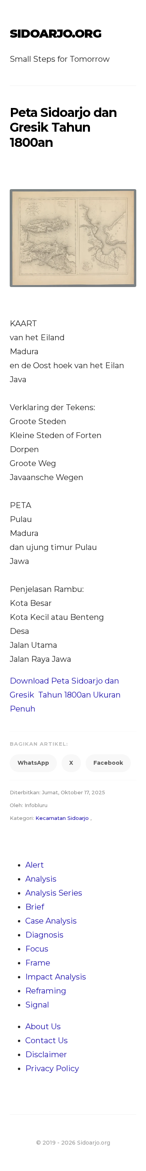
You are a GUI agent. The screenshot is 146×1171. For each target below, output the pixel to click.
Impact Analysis (55, 976)
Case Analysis (51, 921)
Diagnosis (44, 935)
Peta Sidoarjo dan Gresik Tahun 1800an (63, 127)
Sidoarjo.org (55, 33)
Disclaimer (46, 1054)
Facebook (108, 762)
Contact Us (46, 1040)
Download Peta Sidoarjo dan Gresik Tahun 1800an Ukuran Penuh (65, 694)
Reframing (45, 990)
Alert (34, 865)
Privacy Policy (52, 1068)
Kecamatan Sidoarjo (62, 818)
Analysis (40, 879)
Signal (37, 1004)
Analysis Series (53, 893)
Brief (34, 907)
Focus (36, 949)
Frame (37, 962)
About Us (43, 1026)
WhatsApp (33, 762)
